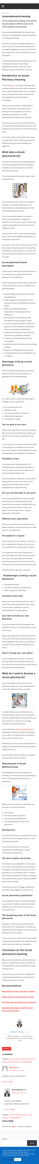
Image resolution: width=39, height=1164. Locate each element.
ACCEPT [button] (17, 1159)
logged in (14, 1126)
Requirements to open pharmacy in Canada (18, 997)
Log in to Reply (7, 1081)
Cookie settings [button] (8, 1159)
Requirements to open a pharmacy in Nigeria (18, 991)
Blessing (12, 1067)
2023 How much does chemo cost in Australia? (19, 1002)
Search (4, 1139)
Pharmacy (6, 1049)
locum (11, 85)
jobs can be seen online (24, 729)
